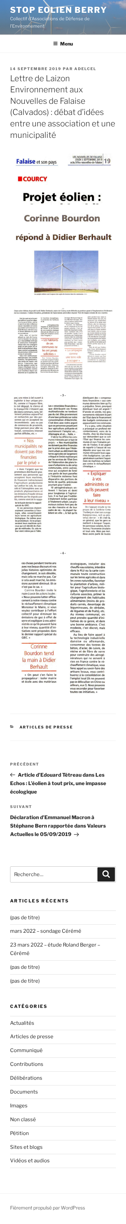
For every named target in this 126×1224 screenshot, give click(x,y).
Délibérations (26, 1078)
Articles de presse (46, 727)
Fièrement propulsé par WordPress (47, 1208)
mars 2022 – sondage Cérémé (45, 931)
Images (19, 1106)
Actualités (22, 1023)
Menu (66, 44)
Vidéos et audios (30, 1161)
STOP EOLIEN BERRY (58, 10)
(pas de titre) (25, 918)
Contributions (26, 1064)
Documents (24, 1092)
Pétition (19, 1133)
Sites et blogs (26, 1147)
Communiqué (26, 1050)
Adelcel (85, 68)
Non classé (23, 1119)
